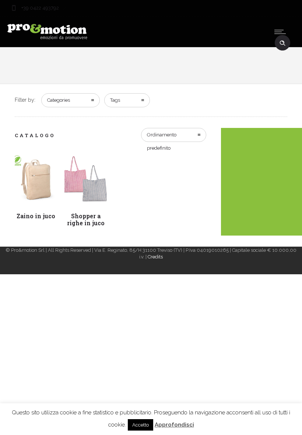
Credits (155, 257)
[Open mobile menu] (281, 31)
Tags (115, 100)
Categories (58, 100)
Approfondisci (174, 424)
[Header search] (282, 43)
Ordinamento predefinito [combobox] (161, 137)
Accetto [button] (140, 425)
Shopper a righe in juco (86, 219)
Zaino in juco (36, 216)
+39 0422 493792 (39, 8)
